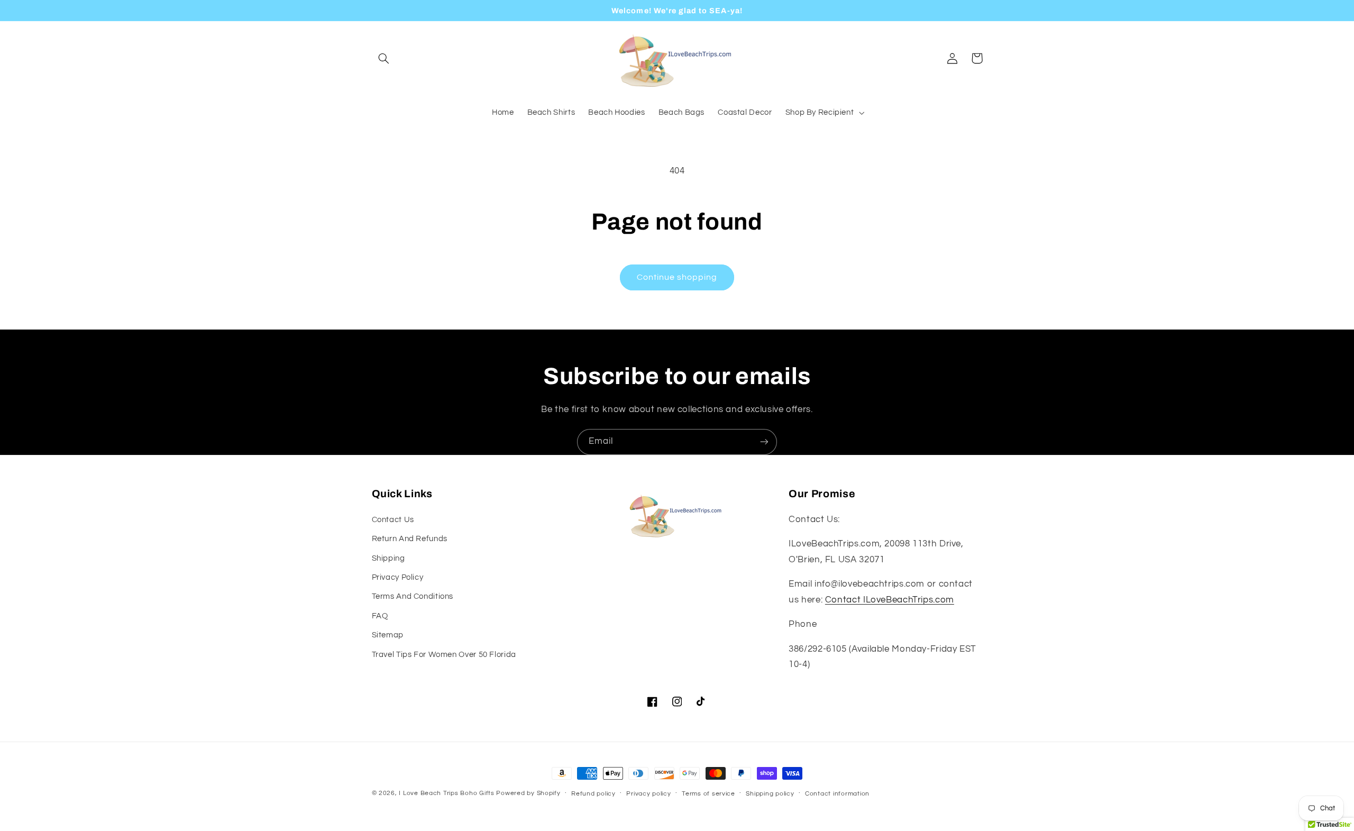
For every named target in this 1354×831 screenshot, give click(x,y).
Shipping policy (770, 794)
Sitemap (388, 635)
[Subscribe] (764, 442)
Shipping (388, 558)
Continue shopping (677, 277)
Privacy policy (648, 794)
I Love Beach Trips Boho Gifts (446, 793)
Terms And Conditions (413, 596)
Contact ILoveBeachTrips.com (889, 600)
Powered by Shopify (528, 793)
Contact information (837, 794)
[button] (384, 58)
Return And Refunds (409, 539)
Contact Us (393, 520)
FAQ (380, 616)
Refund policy (593, 794)
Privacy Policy (398, 577)
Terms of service (708, 794)
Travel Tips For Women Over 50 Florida (444, 655)
